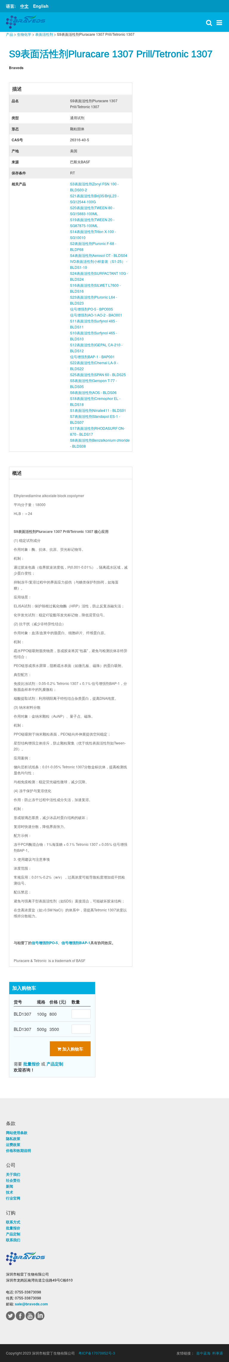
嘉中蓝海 (203, 1352)
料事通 (217, 1352)
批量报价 (31, 1064)
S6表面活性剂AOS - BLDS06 (93, 392)
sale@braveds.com (31, 1304)
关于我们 (13, 1174)
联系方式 (13, 1222)
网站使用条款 (16, 1132)
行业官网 (13, 1198)
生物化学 (24, 34)
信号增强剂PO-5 (45, 942)
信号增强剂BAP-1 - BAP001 (92, 356)
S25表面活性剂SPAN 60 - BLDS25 (98, 374)
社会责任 (13, 1180)
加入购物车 (72, 1049)
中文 (24, 6)
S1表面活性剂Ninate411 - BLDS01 (98, 410)
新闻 (9, 1186)
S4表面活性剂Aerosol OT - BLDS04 (98, 255)
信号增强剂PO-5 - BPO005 (91, 308)
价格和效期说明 (18, 1150)
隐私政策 (13, 1138)
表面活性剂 (44, 34)
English (41, 6)
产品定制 (55, 1064)
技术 (9, 1192)
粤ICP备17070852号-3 (96, 1352)
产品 (9, 34)
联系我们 (13, 1239)
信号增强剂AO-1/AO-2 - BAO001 (96, 314)
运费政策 (13, 1144)
